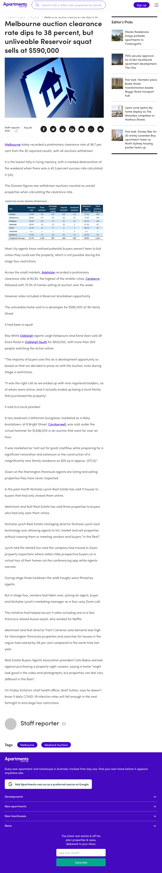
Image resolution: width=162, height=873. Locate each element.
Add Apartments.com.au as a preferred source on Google (52, 784)
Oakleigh (26, 335)
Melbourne (13, 144)
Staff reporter (40, 722)
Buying (35, 17)
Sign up (141, 5)
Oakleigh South (36, 342)
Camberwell (57, 424)
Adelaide (48, 272)
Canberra (93, 278)
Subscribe (81, 862)
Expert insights (16, 17)
